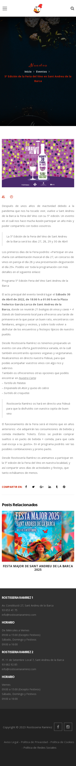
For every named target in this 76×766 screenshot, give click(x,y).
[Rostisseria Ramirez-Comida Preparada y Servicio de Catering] (38, 8)
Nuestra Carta (27, 378)
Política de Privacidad (34, 742)
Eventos (41, 71)
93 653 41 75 (9, 610)
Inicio (28, 71)
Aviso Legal (11, 742)
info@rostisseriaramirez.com (19, 614)
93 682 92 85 (9, 664)
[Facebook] (58, 727)
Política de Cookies (62, 742)
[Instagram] (68, 727)
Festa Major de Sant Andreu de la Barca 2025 (38, 568)
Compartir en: (12, 487)
